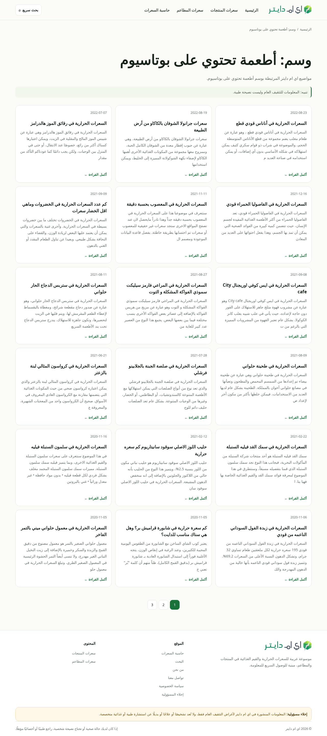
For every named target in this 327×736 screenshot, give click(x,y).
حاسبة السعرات (157, 10)
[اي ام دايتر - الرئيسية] (290, 10)
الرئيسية (251, 10)
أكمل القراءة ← (295, 174)
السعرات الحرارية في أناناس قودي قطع (271, 123)
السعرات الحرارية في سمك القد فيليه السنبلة (266, 447)
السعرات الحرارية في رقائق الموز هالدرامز (69, 123)
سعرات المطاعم (190, 10)
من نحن (178, 669)
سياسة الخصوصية (171, 686)
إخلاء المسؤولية (172, 694)
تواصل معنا (175, 677)
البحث (179, 661)
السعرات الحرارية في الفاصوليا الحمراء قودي (266, 204)
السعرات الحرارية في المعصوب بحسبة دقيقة (167, 204)
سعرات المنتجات (224, 10)
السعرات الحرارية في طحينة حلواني (274, 366)
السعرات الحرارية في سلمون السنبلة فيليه (69, 447)
